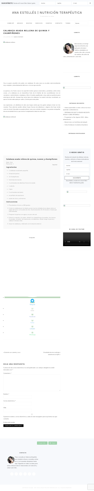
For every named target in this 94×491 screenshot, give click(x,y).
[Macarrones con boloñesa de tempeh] (84, 142)
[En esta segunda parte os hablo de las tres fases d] (23, 440)
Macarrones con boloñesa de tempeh (76, 122)
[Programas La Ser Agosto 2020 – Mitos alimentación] (69, 142)
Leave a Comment (18, 36)
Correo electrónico (9, 401)
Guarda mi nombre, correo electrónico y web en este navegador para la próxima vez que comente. (30, 417)
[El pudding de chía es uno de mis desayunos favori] (8, 440)
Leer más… (14, 467)
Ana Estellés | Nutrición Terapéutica (47, 12)
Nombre (6, 394)
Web (4, 407)
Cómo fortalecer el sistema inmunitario (76, 125)
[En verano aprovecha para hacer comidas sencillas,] (70, 440)
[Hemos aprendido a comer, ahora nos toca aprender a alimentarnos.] (69, 138)
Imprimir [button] (55, 164)
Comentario (7, 373)
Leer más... (78, 56)
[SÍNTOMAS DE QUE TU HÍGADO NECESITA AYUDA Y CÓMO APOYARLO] (84, 138)
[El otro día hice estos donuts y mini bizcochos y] (54, 440)
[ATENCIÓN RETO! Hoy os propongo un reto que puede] (85, 440)
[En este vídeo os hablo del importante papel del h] (39, 440)
